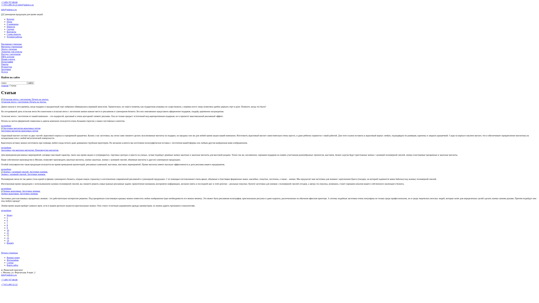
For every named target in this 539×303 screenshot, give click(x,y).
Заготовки (6, 69)
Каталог (10, 19)
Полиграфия (7, 62)
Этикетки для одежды (11, 51)
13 (8, 238)
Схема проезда (14, 34)
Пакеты (4, 64)
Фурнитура (6, 67)
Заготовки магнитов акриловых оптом (19, 131)
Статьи (10, 262)
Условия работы (14, 37)
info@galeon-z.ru (26, 5)
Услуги (4, 72)
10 (8, 230)
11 (8, 233)
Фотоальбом (13, 260)
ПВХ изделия (7, 57)
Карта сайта (12, 265)
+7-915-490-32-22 (9, 5)
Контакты (11, 32)
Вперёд (10, 243)
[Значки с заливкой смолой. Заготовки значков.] (24, 172)
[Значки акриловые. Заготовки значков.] (20, 191)
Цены (9, 21)
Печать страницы (9, 253)
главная (4, 85)
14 (8, 240)
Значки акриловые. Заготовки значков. (19, 193)
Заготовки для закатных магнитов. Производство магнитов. (30, 150)
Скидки (10, 29)
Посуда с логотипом (10, 54)
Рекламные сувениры (11, 44)
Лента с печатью (9, 49)
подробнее (6, 126)
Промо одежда (8, 59)
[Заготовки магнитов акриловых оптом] (20, 128)
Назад (9, 215)
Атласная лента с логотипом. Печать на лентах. (24, 102)
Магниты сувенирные (11, 46)
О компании (13, 24)
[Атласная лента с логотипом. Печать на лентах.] (25, 99)
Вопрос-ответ (13, 257)
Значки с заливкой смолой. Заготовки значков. (23, 174)
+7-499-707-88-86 (9, 2)
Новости (11, 27)
